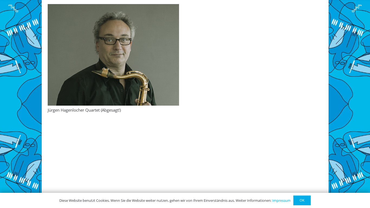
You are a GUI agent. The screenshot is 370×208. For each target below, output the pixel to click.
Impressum (281, 200)
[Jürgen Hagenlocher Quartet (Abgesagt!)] (113, 55)
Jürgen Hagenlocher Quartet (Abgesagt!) (84, 110)
